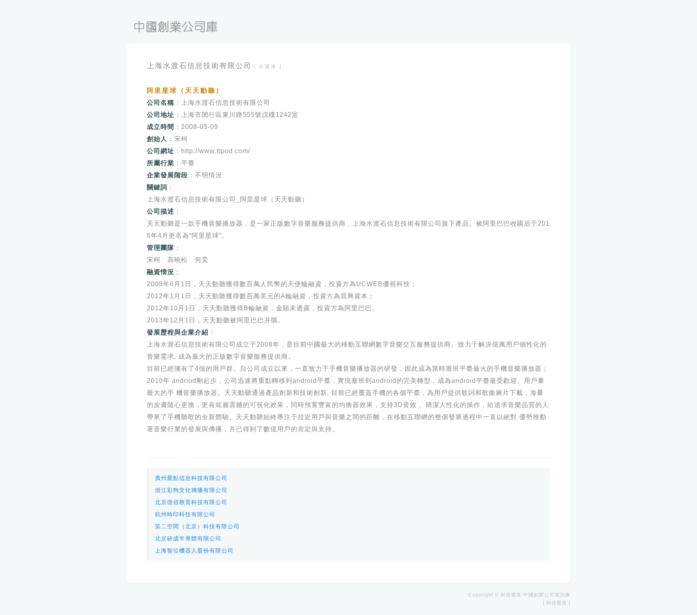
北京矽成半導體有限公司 (188, 538)
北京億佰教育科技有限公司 (191, 502)
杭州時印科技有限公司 (185, 514)
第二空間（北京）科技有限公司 (197, 526)
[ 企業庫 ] (268, 66)
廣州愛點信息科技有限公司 (191, 478)
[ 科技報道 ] (556, 603)
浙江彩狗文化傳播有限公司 (191, 490)
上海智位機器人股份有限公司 (194, 550)
